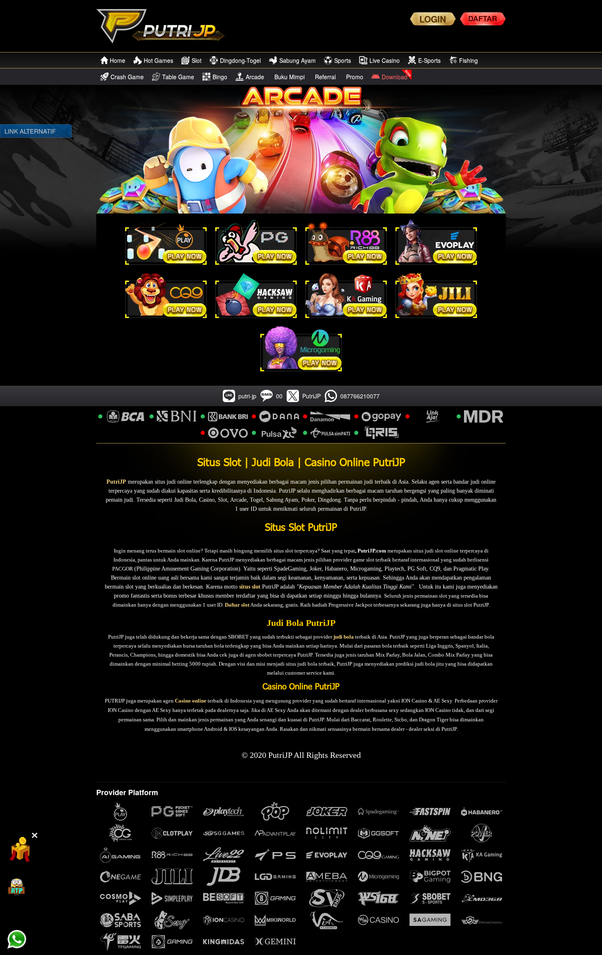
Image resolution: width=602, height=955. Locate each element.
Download (394, 77)
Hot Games (158, 60)
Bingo (220, 77)
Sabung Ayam (297, 60)
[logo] (164, 26)
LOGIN (432, 19)
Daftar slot (237, 605)
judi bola (343, 637)
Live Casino (384, 60)
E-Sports (429, 60)
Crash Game (127, 77)
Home (117, 60)
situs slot (249, 587)
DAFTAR (482, 18)
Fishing (468, 60)
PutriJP (116, 482)
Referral (325, 77)
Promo (354, 77)
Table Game (178, 77)
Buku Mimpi (289, 77)
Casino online (190, 701)
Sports (342, 60)
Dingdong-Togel (240, 60)
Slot (196, 60)
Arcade (255, 77)
